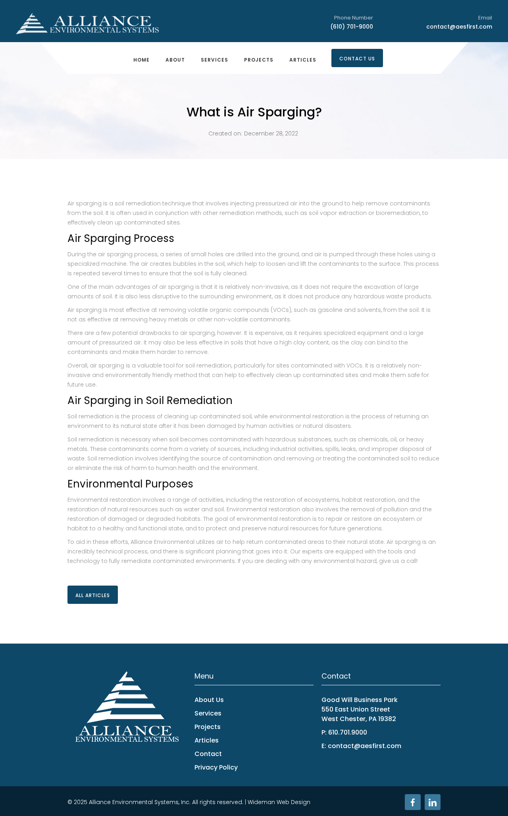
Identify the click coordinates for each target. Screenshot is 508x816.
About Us (209, 699)
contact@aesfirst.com (459, 27)
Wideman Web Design (279, 802)
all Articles (92, 595)
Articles (302, 59)
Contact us (357, 58)
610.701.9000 (347, 732)
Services (214, 59)
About (175, 59)
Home (141, 59)
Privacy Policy (216, 767)
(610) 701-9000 (351, 27)
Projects (258, 59)
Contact (208, 753)
